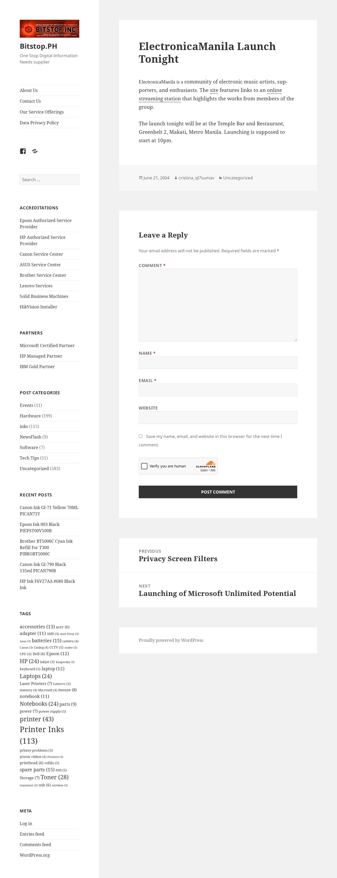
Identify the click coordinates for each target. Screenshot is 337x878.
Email (147, 380)
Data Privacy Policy (39, 123)
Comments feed (35, 844)
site (214, 90)
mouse (67, 689)
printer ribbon (33, 756)
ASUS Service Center (40, 265)
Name (147, 353)
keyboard (30, 669)
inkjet (47, 661)
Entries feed (32, 834)
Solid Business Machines (44, 296)
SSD (61, 770)
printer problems (36, 750)
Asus (25, 641)
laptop (53, 668)
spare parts (37, 769)
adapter (33, 633)
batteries (46, 640)
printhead (31, 762)
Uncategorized (34, 468)
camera (70, 641)
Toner (55, 777)
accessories (37, 626)
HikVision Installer (38, 307)
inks (24, 426)
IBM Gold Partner (37, 366)
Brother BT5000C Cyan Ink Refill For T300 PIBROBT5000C (46, 547)
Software (29, 447)
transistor (29, 785)
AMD (53, 634)
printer (37, 718)
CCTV (56, 647)
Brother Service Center (43, 275)
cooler (71, 647)
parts (68, 704)
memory (28, 690)
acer (63, 626)
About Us (29, 90)
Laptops (36, 676)
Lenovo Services (36, 286)
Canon (26, 647)
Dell (39, 653)
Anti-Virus (69, 634)
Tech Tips (29, 458)
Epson (57, 653)
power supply (52, 711)
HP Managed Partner (41, 356)
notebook (34, 696)
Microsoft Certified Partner (47, 345)
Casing (41, 647)
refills (51, 763)
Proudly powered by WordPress (171, 640)
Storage (29, 777)
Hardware (30, 416)
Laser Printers (36, 683)
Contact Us (30, 101)
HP (29, 661)
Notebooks (39, 703)
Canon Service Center (41, 254)
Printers (55, 757)
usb (45, 784)
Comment (152, 265)
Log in (26, 823)
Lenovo (62, 683)
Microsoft (47, 690)
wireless (60, 785)
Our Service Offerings (42, 112)
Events (26, 405)
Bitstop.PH (38, 46)
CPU (26, 654)
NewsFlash (30, 437)
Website (148, 408)
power (29, 711)
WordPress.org (35, 855)
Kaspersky (65, 662)
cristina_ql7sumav (196, 178)
